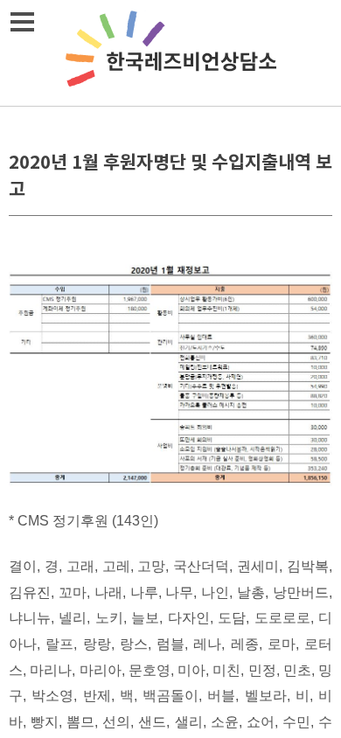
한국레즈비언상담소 (170, 53)
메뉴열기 (21, 21)
